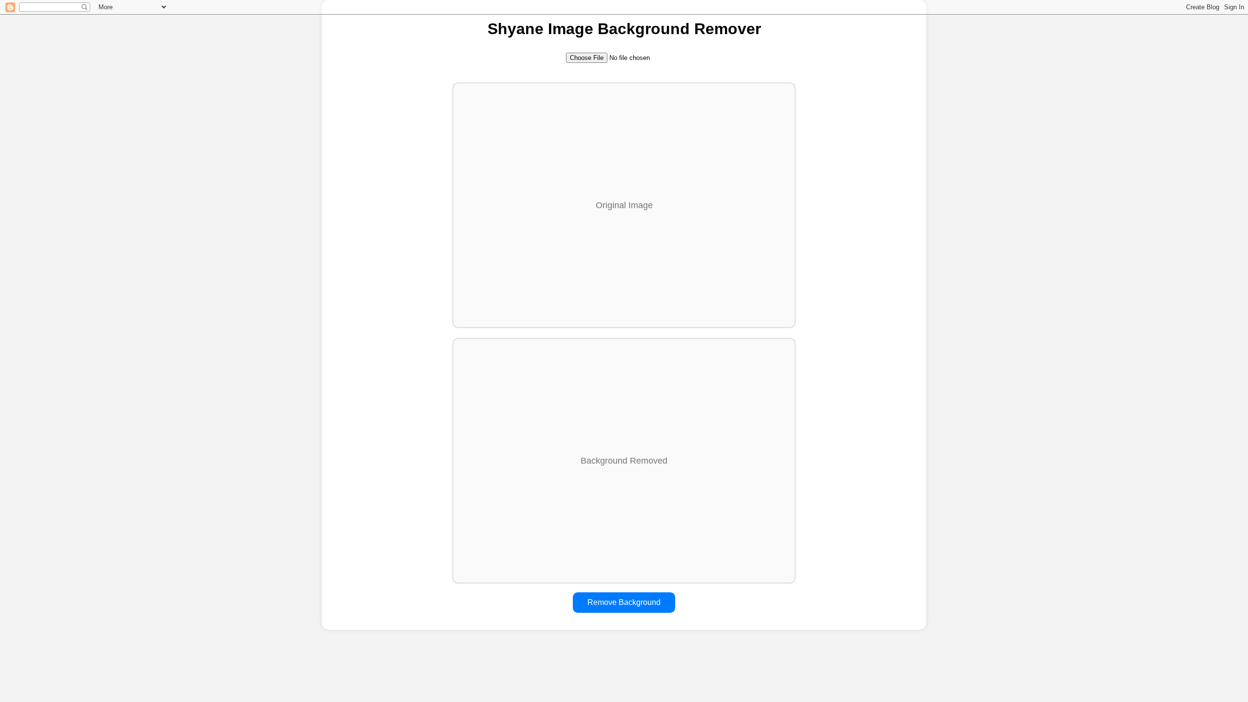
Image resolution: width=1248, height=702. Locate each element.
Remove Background (624, 602)
